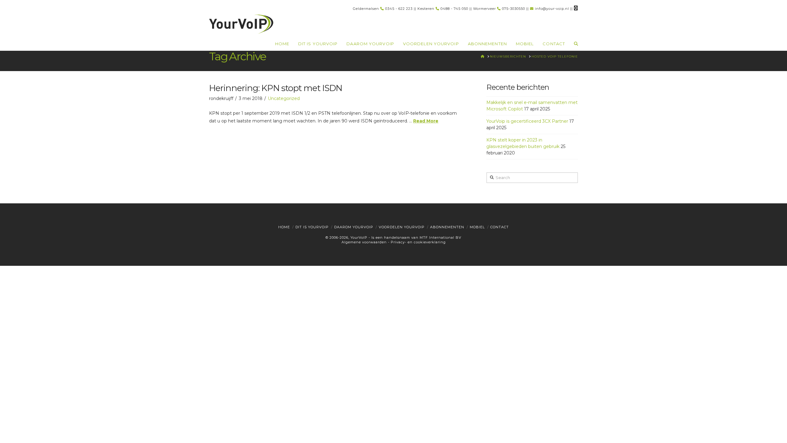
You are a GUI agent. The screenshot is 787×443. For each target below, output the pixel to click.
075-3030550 (513, 8)
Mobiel (477, 227)
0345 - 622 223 (399, 8)
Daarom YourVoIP (353, 227)
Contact (499, 227)
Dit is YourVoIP (312, 227)
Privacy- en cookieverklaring (418, 242)
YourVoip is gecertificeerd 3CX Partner (527, 121)
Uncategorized (284, 98)
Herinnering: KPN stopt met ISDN (275, 88)
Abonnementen (447, 227)
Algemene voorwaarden (364, 242)
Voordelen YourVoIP (402, 227)
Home (284, 227)
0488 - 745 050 (454, 8)
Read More (425, 121)
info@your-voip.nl (552, 8)
